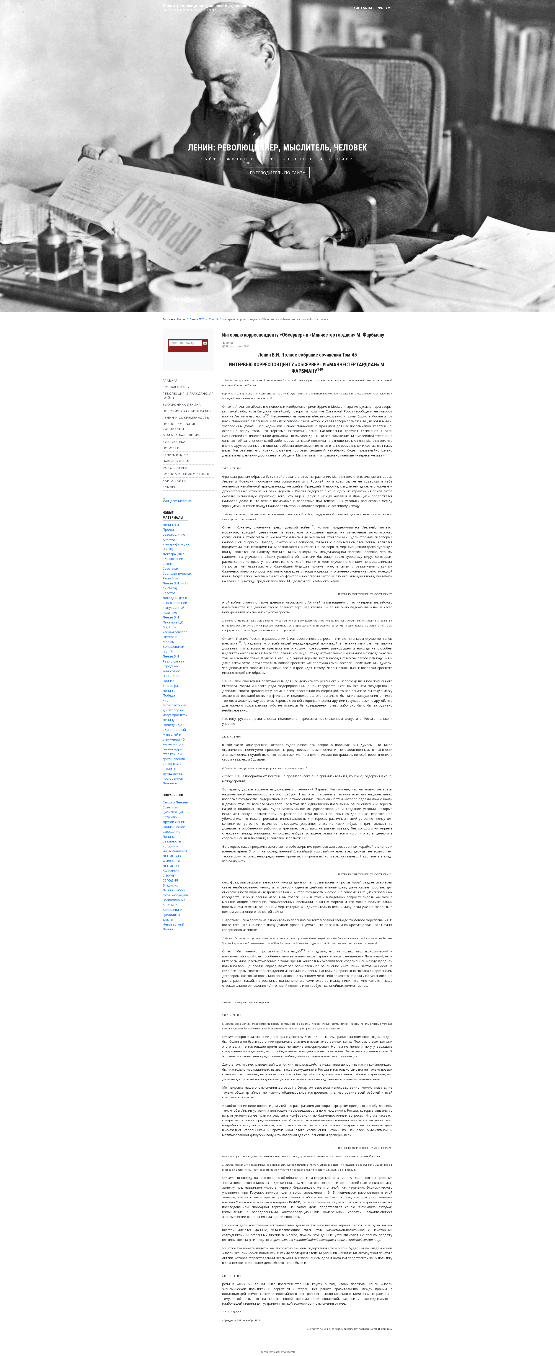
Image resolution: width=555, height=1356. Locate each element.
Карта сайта (174, 481)
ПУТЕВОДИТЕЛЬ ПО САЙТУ (277, 172)
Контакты (362, 7)
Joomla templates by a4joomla (277, 1351)
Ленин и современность (186, 417)
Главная (170, 380)
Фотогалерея (175, 468)
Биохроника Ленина (182, 404)
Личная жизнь (176, 387)
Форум (384, 7)
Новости (171, 448)
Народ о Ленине (178, 461)
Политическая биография (187, 411)
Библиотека (174, 442)
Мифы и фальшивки (182, 435)
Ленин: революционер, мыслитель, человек (207, 5)
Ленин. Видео (175, 455)
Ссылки (170, 487)
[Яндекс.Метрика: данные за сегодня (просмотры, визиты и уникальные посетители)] (177, 500)
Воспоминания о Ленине (186, 474)
